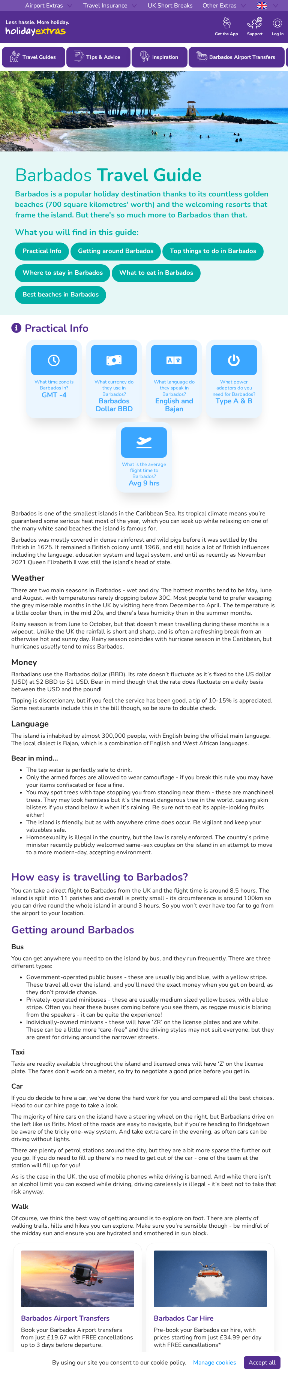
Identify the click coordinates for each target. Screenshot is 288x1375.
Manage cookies (214, 1362)
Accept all (262, 1363)
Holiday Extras (35, 31)
